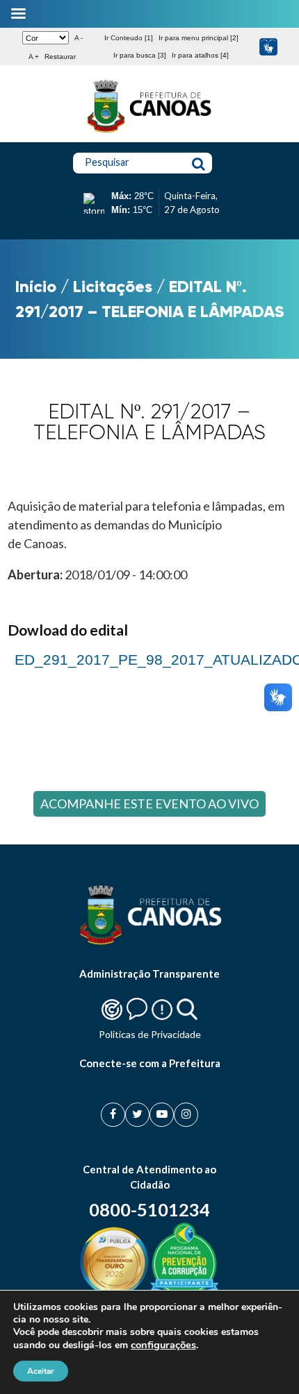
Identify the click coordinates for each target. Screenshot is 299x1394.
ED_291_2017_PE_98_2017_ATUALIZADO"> (150, 658)
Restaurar (60, 56)
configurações (163, 1344)
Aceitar (40, 1371)
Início (35, 286)
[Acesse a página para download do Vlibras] (268, 47)
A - (78, 38)
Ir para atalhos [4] (200, 55)
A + (34, 56)
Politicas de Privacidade (150, 1034)
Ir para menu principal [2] (199, 38)
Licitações (112, 286)
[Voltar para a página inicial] (149, 132)
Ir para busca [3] (139, 55)
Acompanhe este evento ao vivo (149, 803)
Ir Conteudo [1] (128, 38)
